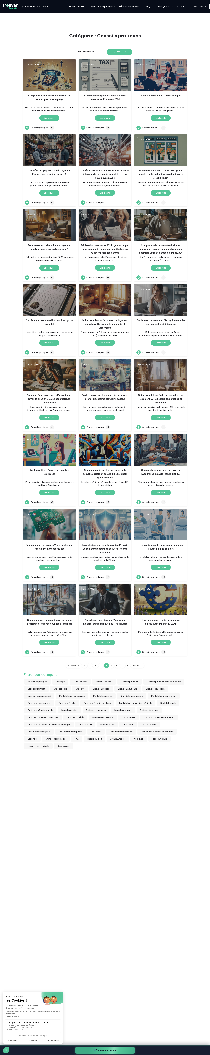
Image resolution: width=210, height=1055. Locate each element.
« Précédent (74, 665)
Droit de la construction (39, 703)
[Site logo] (10, 6)
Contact (181, 6)
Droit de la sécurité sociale (40, 710)
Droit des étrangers (149, 710)
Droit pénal (96, 731)
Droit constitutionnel (127, 689)
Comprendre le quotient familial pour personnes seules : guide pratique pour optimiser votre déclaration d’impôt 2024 (160, 249)
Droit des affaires (69, 710)
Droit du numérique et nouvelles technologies (49, 724)
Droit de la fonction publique (97, 703)
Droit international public (70, 731)
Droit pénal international (121, 731)
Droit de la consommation (163, 696)
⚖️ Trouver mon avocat (105, 1050)
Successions (64, 746)
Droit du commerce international (159, 717)
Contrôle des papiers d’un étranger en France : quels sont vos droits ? (49, 172)
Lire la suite (49, 118)
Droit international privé (39, 731)
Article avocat (80, 681)
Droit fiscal (128, 724)
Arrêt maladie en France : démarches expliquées (49, 472)
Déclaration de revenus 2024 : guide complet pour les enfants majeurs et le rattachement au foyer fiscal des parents (105, 249)
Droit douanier (128, 717)
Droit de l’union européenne (72, 696)
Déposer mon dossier (129, 6)
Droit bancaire (60, 689)
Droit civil (80, 689)
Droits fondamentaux (56, 739)
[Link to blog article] (49, 75)
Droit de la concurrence (132, 696)
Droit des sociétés (75, 717)
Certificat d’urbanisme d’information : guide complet (49, 322)
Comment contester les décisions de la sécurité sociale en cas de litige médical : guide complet (105, 474)
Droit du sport (85, 724)
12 (128, 665)
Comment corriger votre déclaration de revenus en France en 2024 (105, 97)
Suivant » (137, 665)
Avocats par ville (76, 6)
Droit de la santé (168, 703)
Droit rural (32, 739)
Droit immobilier (149, 724)
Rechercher (121, 52)
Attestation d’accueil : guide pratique (161, 95)
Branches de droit (104, 681)
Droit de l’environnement (39, 696)
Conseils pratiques (129, 681)
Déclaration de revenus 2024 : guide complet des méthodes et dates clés (161, 322)
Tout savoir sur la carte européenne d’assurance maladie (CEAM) (161, 622)
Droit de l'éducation (155, 689)
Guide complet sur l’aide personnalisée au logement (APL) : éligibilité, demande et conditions (160, 399)
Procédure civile (159, 739)
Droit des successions (102, 717)
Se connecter (200, 6)
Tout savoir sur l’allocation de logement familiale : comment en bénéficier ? (49, 247)
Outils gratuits (163, 6)
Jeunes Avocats (117, 739)
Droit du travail (107, 724)
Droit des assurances (96, 710)
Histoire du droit (94, 739)
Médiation (138, 739)
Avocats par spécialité (102, 6)
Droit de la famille (67, 703)
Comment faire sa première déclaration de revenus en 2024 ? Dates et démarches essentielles (49, 399)
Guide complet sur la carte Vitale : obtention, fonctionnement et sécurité (49, 547)
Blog (148, 6)
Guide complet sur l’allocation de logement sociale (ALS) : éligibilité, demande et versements (105, 324)
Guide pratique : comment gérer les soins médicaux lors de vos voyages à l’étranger (49, 622)
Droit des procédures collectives (43, 717)
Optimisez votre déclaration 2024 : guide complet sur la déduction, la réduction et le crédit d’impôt (161, 174)
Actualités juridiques (37, 681)
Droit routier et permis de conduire (157, 731)
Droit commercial (101, 689)
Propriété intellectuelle (38, 746)
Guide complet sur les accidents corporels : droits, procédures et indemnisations (105, 397)
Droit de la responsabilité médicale (135, 703)
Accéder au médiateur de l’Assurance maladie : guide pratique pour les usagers (105, 622)
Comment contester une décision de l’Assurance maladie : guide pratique (161, 472)
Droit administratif (36, 689)
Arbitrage (60, 681)
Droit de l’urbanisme (102, 696)
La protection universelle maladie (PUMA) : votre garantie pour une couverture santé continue (105, 549)
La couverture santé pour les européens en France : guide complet (160, 547)
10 (117, 665)
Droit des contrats (123, 710)
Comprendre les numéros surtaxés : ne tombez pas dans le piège (49, 97)
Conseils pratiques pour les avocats (164, 681)
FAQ (77, 739)
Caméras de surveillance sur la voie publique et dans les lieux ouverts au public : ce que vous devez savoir (105, 174)
